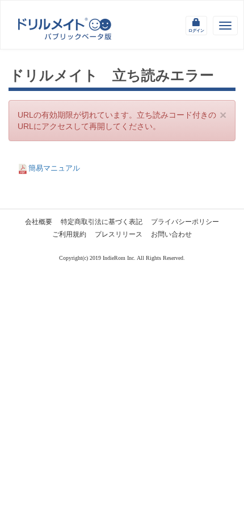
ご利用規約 (69, 234)
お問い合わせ (171, 234)
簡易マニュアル (54, 168)
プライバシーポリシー (185, 222)
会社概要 (38, 222)
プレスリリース (118, 234)
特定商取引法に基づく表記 (101, 222)
